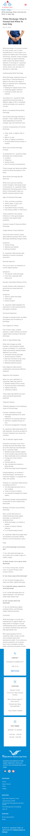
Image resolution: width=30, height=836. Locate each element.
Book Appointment (8, 817)
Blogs (9, 10)
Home (3, 10)
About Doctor (6, 784)
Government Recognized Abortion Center (13, 803)
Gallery (4, 788)
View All (4, 809)
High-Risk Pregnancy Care (10, 798)
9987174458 (15, 671)
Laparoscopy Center (8, 801)
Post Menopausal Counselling (11, 807)
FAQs (4, 786)
